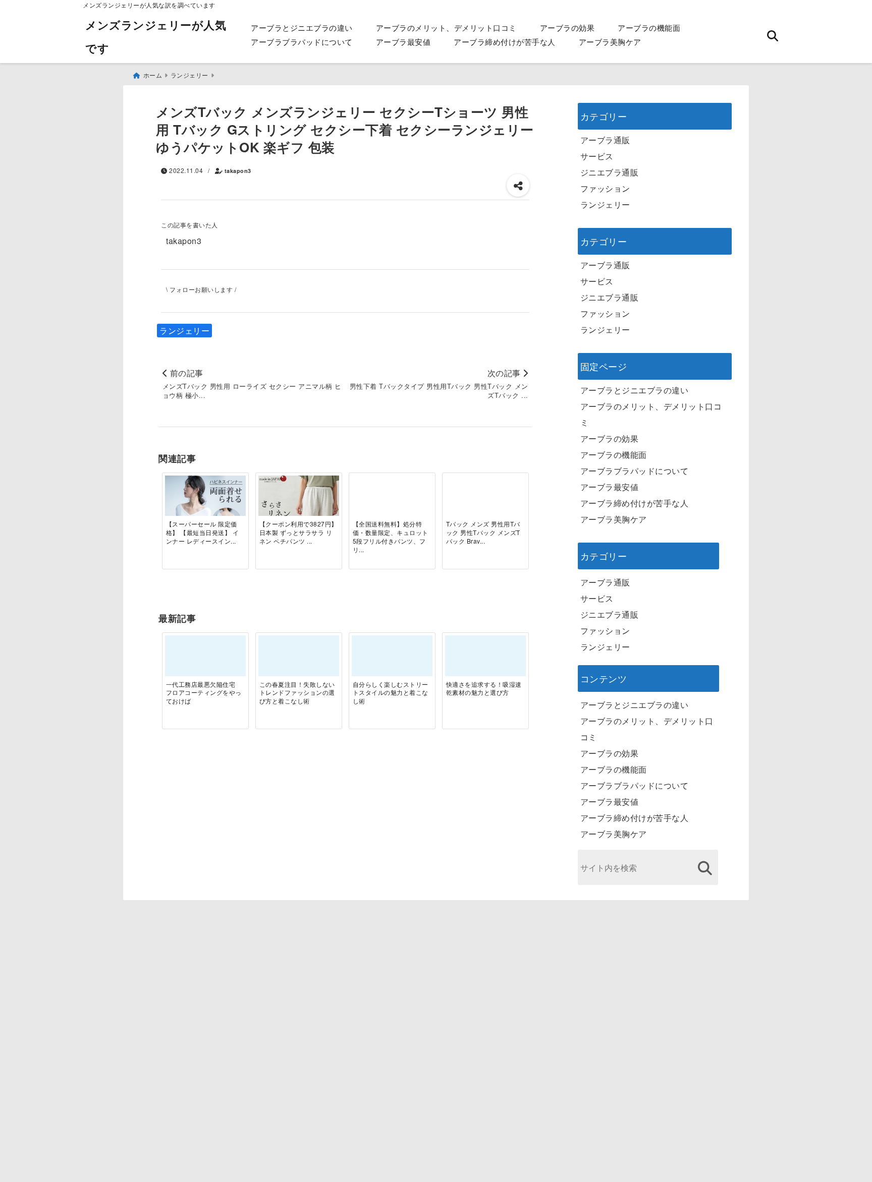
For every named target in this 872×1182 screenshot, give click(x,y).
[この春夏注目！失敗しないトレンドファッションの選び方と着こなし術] (298, 659)
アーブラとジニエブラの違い (302, 27)
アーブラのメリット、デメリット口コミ (446, 27)
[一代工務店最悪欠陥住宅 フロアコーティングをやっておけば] (205, 659)
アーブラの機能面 (649, 27)
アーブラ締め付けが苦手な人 (505, 41)
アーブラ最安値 (403, 41)
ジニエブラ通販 (609, 172)
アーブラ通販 (605, 140)
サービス (597, 156)
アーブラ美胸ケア (610, 41)
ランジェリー (184, 330)
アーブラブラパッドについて (302, 41)
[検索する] (705, 868)
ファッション (605, 188)
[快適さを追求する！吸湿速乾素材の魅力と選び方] (485, 659)
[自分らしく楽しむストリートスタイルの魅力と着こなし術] (392, 659)
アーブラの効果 (567, 27)
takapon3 (238, 170)
